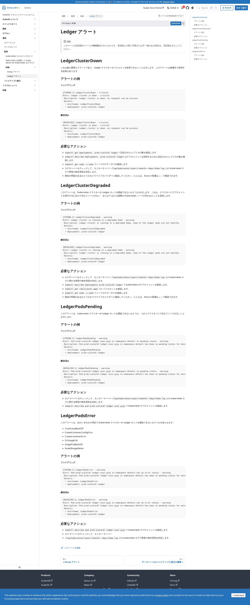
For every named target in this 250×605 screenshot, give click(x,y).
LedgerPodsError (198, 51)
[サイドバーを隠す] (19, 567)
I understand (238, 595)
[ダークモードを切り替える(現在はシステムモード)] (193, 8)
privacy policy (162, 595)
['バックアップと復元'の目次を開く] (35, 81)
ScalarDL (45, 584)
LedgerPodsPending (200, 40)
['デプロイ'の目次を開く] (35, 33)
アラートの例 (199, 21)
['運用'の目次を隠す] (35, 38)
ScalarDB (45, 580)
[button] (21, 67)
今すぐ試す (241, 7)
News (87, 584)
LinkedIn (131, 584)
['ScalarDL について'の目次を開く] (35, 19)
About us (88, 580)
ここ (161, 175)
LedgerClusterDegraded (201, 28)
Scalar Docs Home (152, 7)
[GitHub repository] (187, 8)
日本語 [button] (173, 7)
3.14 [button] (26, 7)
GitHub (130, 580)
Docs (172, 584)
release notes (168, 2)
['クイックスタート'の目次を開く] (35, 24)
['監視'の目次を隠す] (35, 51)
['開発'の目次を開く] (35, 29)
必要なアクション (200, 25)
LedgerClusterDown (199, 17)
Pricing (173, 580)
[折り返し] (177, 338)
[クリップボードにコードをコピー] (182, 92)
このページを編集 (72, 547)
